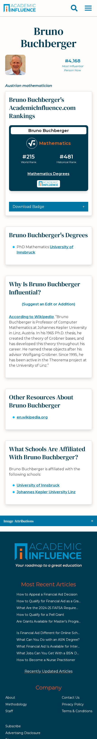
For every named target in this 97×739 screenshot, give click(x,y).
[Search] (74, 8)
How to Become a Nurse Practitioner (45, 660)
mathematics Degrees (48, 174)
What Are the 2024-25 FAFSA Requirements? (52, 608)
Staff (9, 711)
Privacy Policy (73, 704)
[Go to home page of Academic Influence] (20, 8)
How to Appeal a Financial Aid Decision (46, 594)
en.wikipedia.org (32, 417)
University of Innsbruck (38, 485)
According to (31, 317)
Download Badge (28, 207)
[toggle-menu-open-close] (88, 8)
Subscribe (13, 726)
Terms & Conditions (77, 711)
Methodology (16, 704)
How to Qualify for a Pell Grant (40, 615)
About (10, 698)
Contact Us (70, 698)
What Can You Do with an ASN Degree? (48, 640)
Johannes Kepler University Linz (46, 492)
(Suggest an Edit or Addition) (48, 304)
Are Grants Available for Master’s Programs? (50, 621)
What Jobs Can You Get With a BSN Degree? (52, 653)
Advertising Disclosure (22, 733)
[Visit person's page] (48, 183)
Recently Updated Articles (48, 671)
